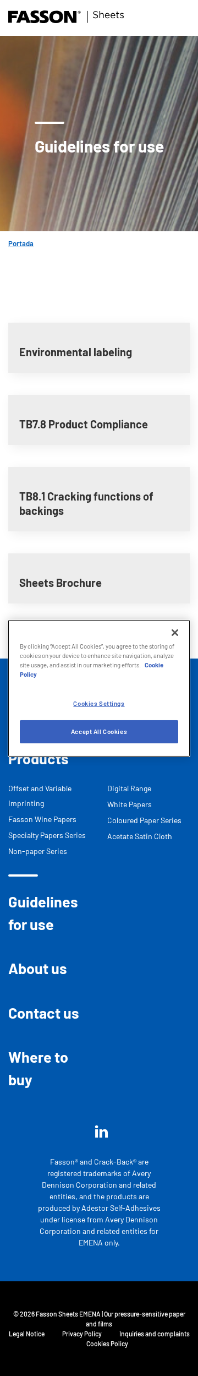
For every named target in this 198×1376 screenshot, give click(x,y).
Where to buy (38, 1068)
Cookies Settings (98, 703)
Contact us (43, 1012)
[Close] (175, 632)
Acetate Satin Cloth (139, 836)
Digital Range (129, 788)
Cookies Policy (107, 1343)
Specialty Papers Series (47, 835)
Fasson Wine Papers (42, 819)
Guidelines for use (43, 913)
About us (37, 968)
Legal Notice (27, 1333)
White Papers (129, 804)
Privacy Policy (82, 1333)
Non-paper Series (37, 851)
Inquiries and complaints (154, 1333)
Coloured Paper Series (144, 820)
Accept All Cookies (99, 731)
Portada (21, 243)
